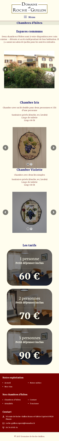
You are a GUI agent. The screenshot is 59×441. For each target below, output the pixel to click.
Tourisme (34, 404)
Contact (33, 400)
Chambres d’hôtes (13, 400)
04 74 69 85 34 (12, 427)
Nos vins (8, 387)
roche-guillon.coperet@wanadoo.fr (20, 423)
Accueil (8, 383)
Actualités (9, 404)
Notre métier (35, 383)
